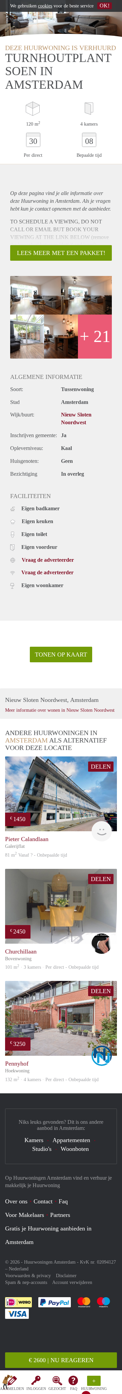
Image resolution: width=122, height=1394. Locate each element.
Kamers (33, 1140)
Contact (43, 1201)
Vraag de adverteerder (48, 560)
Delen (101, 766)
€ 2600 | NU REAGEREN (61, 1360)
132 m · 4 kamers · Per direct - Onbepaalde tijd (52, 1079)
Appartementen (71, 1140)
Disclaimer (66, 1275)
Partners (60, 1214)
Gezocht (57, 1389)
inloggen (36, 1389)
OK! (104, 5)
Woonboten (75, 1148)
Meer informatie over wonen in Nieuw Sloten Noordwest (60, 710)
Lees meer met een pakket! (61, 253)
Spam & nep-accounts (26, 1282)
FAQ (73, 1389)
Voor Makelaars (24, 1214)
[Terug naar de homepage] (7, 1383)
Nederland (18, 1268)
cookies (45, 5)
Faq (63, 1201)
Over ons (16, 1201)
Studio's (42, 1148)
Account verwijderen (72, 1282)
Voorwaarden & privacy (28, 1275)
